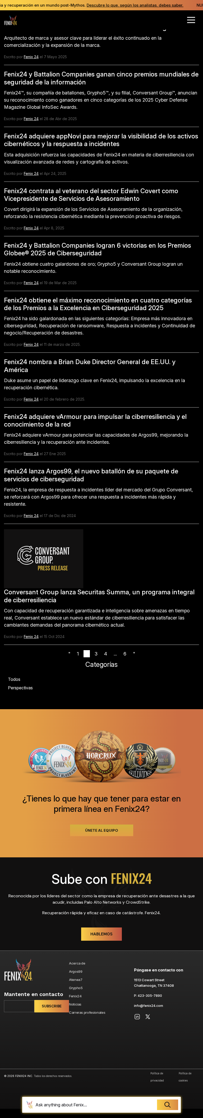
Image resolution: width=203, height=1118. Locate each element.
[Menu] (191, 20)
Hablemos (101, 934)
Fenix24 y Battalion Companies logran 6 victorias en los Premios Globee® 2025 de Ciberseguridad (97, 249)
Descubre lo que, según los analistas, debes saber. (130, 5)
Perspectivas (20, 687)
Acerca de (77, 963)
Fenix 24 (31, 57)
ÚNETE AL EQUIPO (101, 830)
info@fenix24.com (148, 1006)
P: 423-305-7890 (148, 996)
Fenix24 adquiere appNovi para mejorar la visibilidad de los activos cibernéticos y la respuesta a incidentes (101, 140)
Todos (14, 679)
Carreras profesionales (87, 1012)
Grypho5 (76, 988)
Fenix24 (75, 996)
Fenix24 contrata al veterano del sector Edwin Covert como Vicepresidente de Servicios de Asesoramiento (91, 194)
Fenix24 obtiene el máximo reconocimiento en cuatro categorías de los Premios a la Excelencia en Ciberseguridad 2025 (98, 304)
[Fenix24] (10, 20)
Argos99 (75, 971)
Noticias (75, 1004)
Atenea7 (75, 979)
